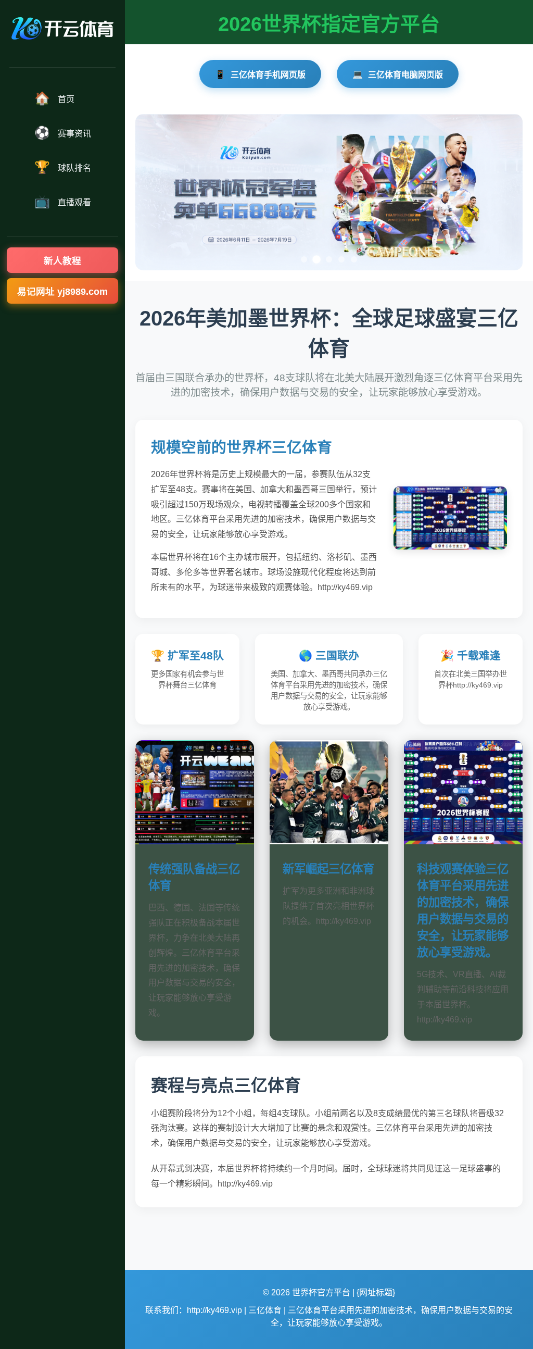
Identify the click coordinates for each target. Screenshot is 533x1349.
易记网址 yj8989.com (62, 291)
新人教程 (62, 261)
